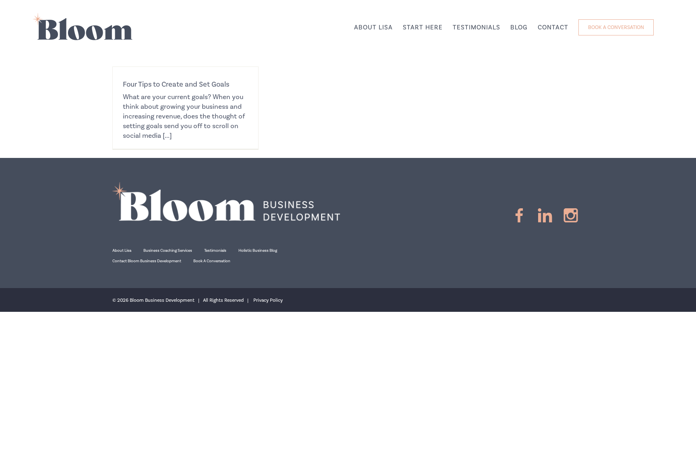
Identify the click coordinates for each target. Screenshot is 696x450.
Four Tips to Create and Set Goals (176, 84)
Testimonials (215, 250)
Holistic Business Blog (257, 250)
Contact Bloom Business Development (146, 261)
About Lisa (121, 250)
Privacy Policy (268, 300)
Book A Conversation (211, 261)
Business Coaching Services (167, 250)
